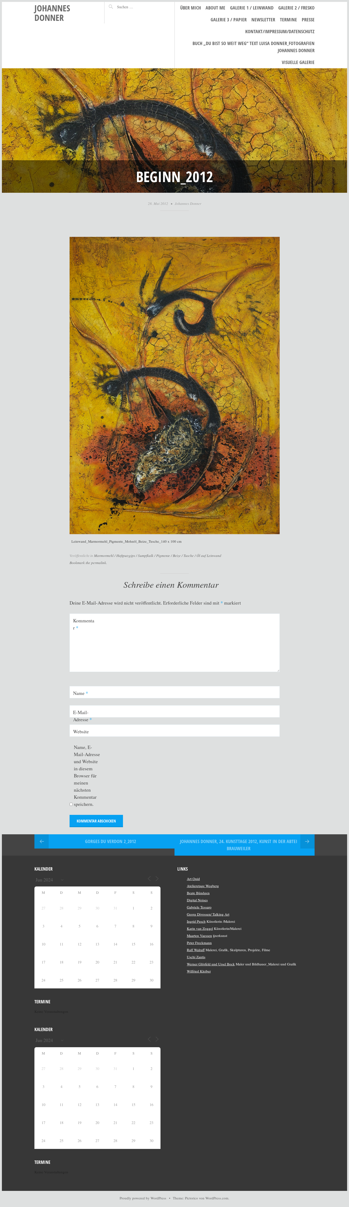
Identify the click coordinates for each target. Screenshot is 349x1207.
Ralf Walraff (196, 949)
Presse (308, 19)
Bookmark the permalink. (88, 562)
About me (215, 8)
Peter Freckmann (199, 942)
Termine (288, 19)
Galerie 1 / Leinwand (252, 8)
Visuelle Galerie (298, 62)
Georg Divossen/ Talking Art (208, 914)
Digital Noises (197, 900)
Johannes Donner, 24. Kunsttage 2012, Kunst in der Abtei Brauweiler (238, 845)
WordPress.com (216, 1198)
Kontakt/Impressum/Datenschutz (280, 31)
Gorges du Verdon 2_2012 (110, 841)
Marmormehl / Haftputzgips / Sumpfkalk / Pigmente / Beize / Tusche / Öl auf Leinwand (157, 555)
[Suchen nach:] (135, 7)
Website (81, 731)
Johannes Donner (52, 12)
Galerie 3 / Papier (229, 19)
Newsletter (263, 19)
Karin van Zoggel (200, 928)
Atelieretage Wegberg (203, 885)
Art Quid (193, 878)
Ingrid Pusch (196, 921)
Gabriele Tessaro (199, 907)
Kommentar (83, 624)
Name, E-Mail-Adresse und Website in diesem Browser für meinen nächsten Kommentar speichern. (87, 775)
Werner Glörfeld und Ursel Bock (211, 964)
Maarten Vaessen (199, 935)
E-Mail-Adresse (82, 716)
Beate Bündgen (198, 892)
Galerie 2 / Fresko (296, 8)
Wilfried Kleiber (199, 971)
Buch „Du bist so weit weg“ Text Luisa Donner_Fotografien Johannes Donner (254, 47)
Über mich (190, 8)
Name (80, 693)
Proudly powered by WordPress (143, 1198)
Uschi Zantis (196, 957)
